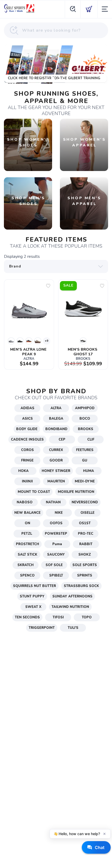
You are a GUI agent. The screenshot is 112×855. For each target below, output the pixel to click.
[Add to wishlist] (48, 286)
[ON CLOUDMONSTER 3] (56, 64)
